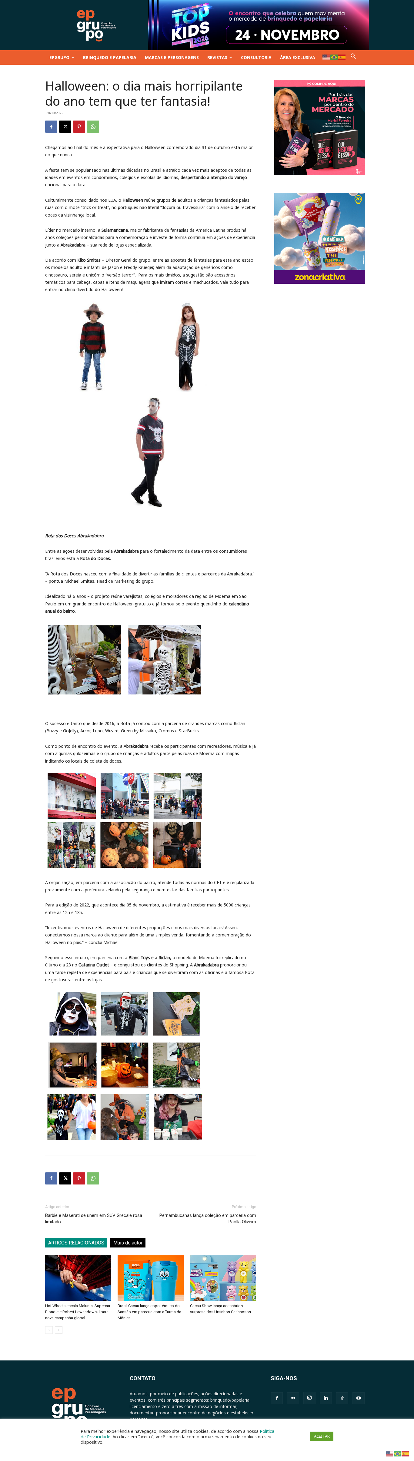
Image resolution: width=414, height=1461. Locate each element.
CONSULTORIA (256, 57)
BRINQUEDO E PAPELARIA (109, 57)
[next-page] (58, 1330)
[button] (353, 57)
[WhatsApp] (93, 127)
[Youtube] (358, 1398)
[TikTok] (342, 1398)
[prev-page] (49, 1330)
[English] (326, 57)
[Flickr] (293, 1398)
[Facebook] (51, 127)
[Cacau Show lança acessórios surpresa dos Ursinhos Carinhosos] (223, 1278)
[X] (65, 127)
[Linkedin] (326, 1398)
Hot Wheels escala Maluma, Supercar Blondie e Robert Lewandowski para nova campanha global (77, 1312)
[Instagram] (309, 1398)
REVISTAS (217, 57)
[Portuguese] (334, 57)
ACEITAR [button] (322, 1436)
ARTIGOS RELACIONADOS (76, 1243)
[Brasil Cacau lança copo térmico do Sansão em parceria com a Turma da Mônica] (151, 1278)
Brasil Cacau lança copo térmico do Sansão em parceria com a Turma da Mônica (149, 1312)
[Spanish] (342, 57)
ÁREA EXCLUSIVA (297, 57)
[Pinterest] (79, 127)
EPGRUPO (59, 57)
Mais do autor (127, 1243)
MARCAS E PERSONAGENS (172, 57)
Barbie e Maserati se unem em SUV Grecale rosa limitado (93, 1218)
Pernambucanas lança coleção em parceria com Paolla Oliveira (207, 1218)
